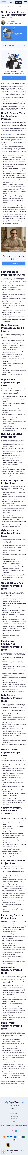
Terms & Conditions (14, 1105)
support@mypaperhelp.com (19, 1125)
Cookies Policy (14, 1113)
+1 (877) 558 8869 (6, 1125)
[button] (25, 2)
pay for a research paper (17, 1080)
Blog (6, 6)
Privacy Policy (14, 1108)
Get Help (14, 78)
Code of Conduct (14, 1116)
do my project (18, 979)
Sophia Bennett (11, 21)
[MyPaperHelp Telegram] (16, 1131)
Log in (11, 2)
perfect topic (6, 134)
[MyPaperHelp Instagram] (12, 1131)
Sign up (18, 2)
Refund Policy (14, 1111)
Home (2, 6)
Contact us (14, 1118)
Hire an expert (14, 263)
